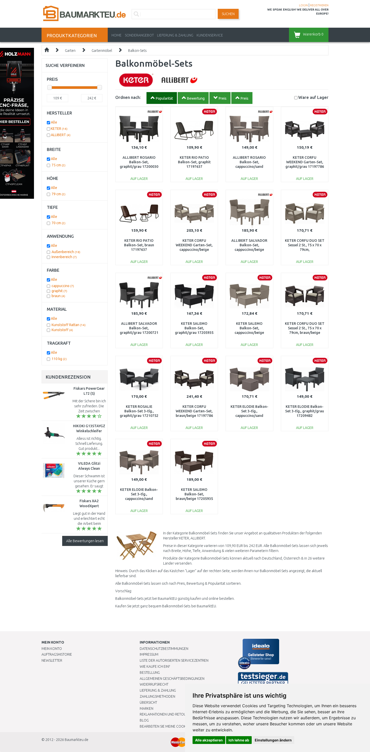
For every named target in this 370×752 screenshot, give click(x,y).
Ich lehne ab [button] (239, 740)
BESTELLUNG (150, 672)
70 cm (58, 223)
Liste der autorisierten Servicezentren (174, 660)
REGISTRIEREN (319, 5)
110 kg (59, 359)
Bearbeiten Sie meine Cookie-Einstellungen (177, 726)
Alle (54, 122)
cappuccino (63, 286)
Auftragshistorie (57, 654)
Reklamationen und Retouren (166, 714)
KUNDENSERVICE (210, 35)
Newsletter (52, 660)
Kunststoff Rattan (69, 325)
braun (58, 296)
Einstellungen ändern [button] (273, 740)
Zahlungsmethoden (157, 696)
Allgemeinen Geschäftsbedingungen (172, 679)
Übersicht (148, 702)
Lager (313, 97)
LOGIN (303, 5)
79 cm (58, 194)
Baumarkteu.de (76, 740)
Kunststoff (62, 330)
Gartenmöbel (102, 51)
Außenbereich (66, 252)
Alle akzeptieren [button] (209, 740)
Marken (146, 708)
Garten (70, 51)
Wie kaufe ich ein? (155, 666)
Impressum (149, 654)
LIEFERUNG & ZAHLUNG (175, 35)
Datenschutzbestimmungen (164, 649)
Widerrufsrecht (154, 684)
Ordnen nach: (128, 97)
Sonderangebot (139, 35)
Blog (144, 720)
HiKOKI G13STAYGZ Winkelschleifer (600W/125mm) (89, 431)
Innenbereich (64, 257)
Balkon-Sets (137, 51)
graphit (59, 291)
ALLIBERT (60, 135)
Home (117, 35)
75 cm (58, 165)
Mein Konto (52, 649)
